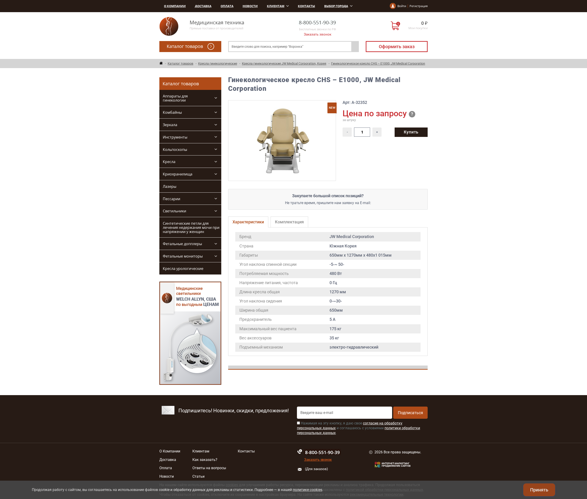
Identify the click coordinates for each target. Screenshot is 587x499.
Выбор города (336, 6)
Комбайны (172, 112)
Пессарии (171, 198)
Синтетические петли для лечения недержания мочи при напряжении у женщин (191, 227)
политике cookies (307, 490)
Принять (539, 490)
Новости (250, 6)
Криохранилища (177, 174)
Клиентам (275, 6)
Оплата (227, 6)
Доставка (203, 6)
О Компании (175, 6)
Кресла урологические (183, 268)
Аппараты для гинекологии (175, 98)
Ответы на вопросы (209, 468)
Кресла (169, 161)
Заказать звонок (317, 34)
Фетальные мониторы (183, 256)
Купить (411, 132)
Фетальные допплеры (182, 243)
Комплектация (289, 221)
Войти (401, 6)
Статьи (198, 476)
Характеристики (248, 221)
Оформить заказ (397, 46)
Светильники (174, 210)
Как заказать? (204, 460)
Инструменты (175, 137)
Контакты (306, 6)
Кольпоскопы (175, 149)
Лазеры (169, 186)
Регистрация (419, 6)
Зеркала (170, 124)
